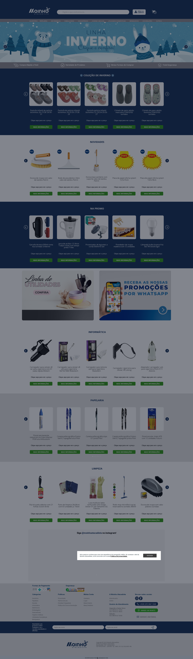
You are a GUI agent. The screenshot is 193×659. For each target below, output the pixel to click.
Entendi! (150, 556)
